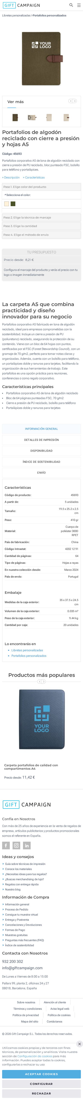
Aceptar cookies (41, 1074)
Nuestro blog (13, 889)
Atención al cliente (55, 1002)
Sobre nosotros (26, 1002)
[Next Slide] (75, 101)
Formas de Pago (15, 930)
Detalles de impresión (41, 439)
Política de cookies (59, 1015)
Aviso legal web (59, 1008)
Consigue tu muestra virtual (21, 914)
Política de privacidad (26, 1015)
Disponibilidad (41, 450)
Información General (41, 428)
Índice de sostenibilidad (41, 461)
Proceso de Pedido (16, 909)
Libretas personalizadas (16, 15)
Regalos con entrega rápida (22, 884)
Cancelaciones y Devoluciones (23, 924)
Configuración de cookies (34, 1056)
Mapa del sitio (29, 1021)
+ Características (34, 177)
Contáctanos (54, 1021)
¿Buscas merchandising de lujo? (24, 879)
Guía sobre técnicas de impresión (25, 863)
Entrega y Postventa (17, 919)
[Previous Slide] (70, 101)
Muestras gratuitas (16, 935)
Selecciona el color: (17, 195)
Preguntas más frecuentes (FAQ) (24, 940)
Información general (17, 904)
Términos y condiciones (27, 1008)
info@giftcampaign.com (22, 968)
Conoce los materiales (18, 868)
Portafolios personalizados (49, 15)
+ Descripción (11, 177)
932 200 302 (12, 961)
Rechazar (41, 1093)
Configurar (41, 1084)
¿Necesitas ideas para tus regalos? (26, 874)
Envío (41, 472)
